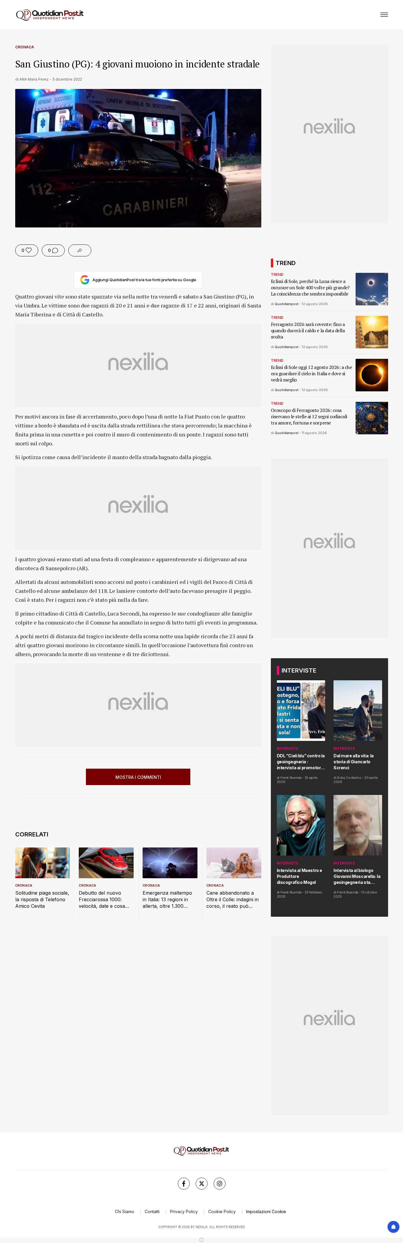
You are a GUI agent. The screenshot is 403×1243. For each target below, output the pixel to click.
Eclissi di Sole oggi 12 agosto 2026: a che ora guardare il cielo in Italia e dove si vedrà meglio (311, 373)
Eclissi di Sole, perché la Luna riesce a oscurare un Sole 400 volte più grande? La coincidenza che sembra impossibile (310, 287)
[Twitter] (202, 1184)
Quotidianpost (287, 304)
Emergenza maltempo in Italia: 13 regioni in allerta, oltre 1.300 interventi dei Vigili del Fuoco (167, 899)
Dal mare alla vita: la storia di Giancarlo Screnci (353, 761)
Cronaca (24, 47)
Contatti (152, 1211)
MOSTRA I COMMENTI (138, 777)
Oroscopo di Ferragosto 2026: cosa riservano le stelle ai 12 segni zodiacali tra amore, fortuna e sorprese (309, 416)
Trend (277, 274)
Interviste (287, 748)
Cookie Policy (222, 1211)
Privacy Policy (184, 1211)
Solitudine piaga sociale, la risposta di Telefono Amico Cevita (42, 899)
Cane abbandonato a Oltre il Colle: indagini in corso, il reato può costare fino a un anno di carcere (232, 899)
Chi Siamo (124, 1211)
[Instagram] (220, 1184)
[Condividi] (79, 250)
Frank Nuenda (291, 778)
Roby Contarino (349, 778)
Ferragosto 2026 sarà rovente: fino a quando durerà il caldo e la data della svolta (308, 330)
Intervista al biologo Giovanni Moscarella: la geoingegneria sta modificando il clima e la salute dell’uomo (357, 876)
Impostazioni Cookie (266, 1211)
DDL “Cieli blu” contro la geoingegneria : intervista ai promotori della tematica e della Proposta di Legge (301, 762)
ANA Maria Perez (34, 79)
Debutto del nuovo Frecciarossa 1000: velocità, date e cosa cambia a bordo (102, 899)
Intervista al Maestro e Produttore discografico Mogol (299, 876)
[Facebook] (184, 1184)
